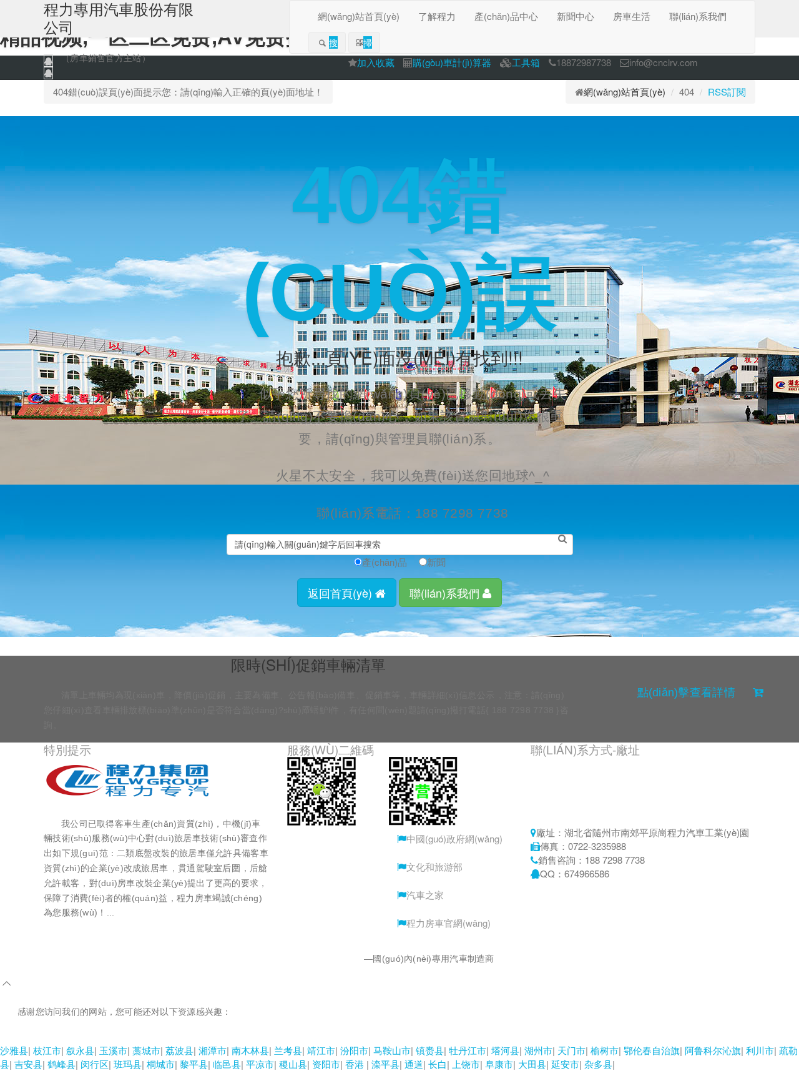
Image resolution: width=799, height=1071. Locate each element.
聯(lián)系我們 (446, 593)
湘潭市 (213, 1050)
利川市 (760, 1050)
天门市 (571, 1050)
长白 (437, 1063)
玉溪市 (113, 1050)
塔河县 (505, 1050)
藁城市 (146, 1050)
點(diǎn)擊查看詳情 (686, 692)
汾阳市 (354, 1050)
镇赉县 (430, 1050)
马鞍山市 (392, 1050)
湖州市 (538, 1050)
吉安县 (28, 1063)
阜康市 (499, 1063)
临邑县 (227, 1063)
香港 (355, 1063)
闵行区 (95, 1063)
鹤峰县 (61, 1063)
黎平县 (194, 1063)
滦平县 (385, 1063)
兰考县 (288, 1050)
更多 (144, 912)
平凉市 (260, 1063)
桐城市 (161, 1063)
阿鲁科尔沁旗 (713, 1050)
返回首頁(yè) (341, 593)
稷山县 (293, 1063)
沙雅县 (14, 1050)
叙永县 (80, 1050)
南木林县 (250, 1050)
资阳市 (326, 1063)
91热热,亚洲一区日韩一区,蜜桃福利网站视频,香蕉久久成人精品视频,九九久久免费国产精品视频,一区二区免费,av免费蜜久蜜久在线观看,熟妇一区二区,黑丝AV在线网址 (344, 1035)
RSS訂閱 (727, 91)
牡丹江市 (467, 1050)
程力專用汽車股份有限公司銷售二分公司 (283, 959)
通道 (413, 1063)
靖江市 (321, 1050)
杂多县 (598, 1063)
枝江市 (47, 1050)
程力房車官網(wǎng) (448, 922)
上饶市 (466, 1063)
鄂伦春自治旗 (652, 1050)
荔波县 (179, 1050)
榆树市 (605, 1050)
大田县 (532, 1063)
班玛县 (128, 1063)
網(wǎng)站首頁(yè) (624, 91)
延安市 (565, 1063)
